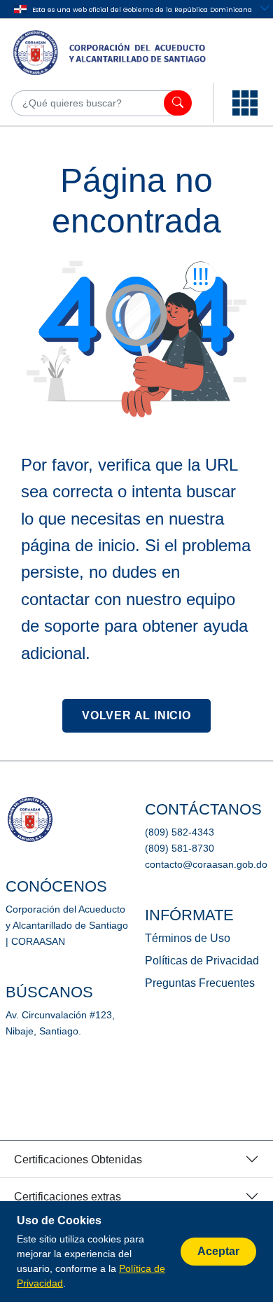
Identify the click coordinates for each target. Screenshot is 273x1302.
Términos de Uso (187, 938)
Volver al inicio (136, 715)
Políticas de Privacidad (202, 961)
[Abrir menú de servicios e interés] (245, 103)
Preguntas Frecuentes (200, 983)
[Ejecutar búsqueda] (178, 103)
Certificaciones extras (67, 1197)
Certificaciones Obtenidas (78, 1159)
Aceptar (218, 1251)
